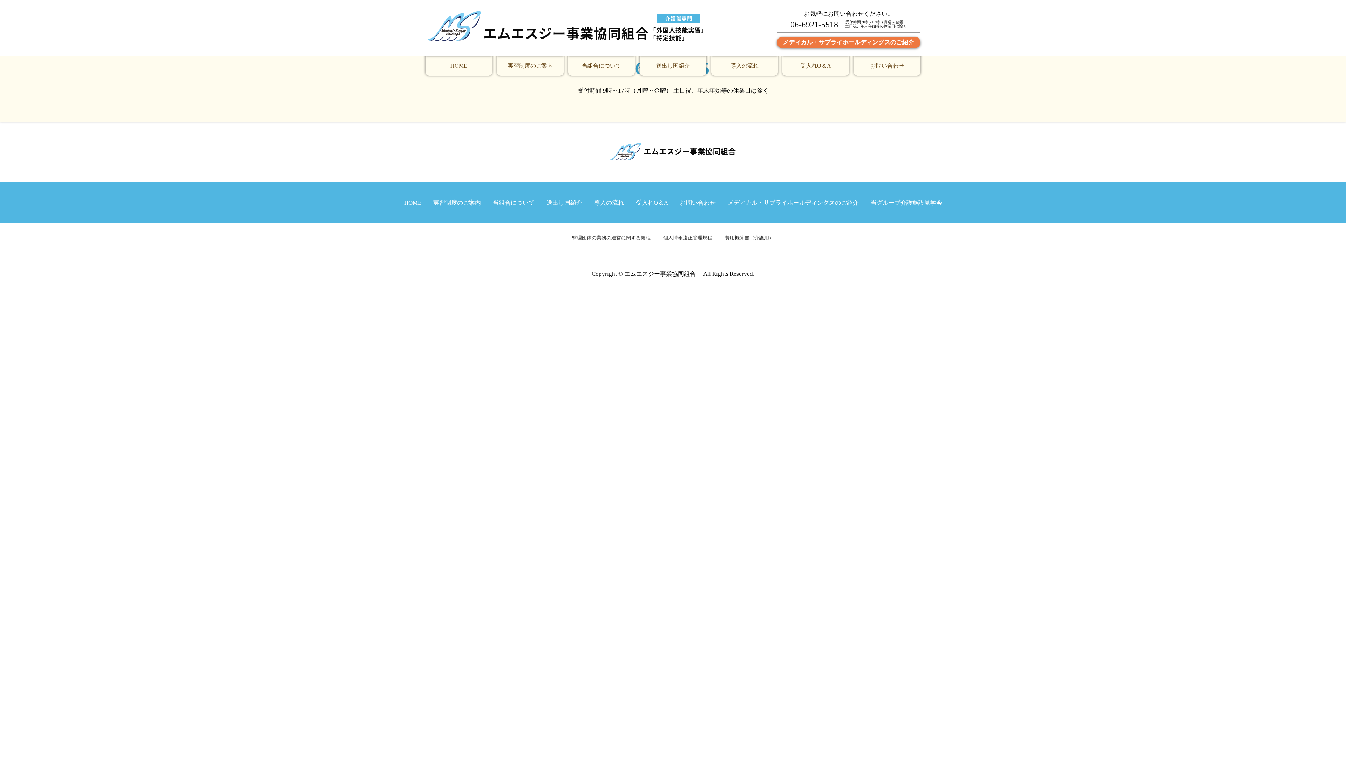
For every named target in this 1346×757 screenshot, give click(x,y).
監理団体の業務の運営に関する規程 (611, 238)
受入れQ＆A (815, 66)
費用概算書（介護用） (749, 238)
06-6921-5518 (814, 24)
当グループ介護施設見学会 (906, 202)
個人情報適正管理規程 (687, 238)
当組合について (601, 66)
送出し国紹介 (673, 66)
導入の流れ (744, 66)
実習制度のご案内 (530, 66)
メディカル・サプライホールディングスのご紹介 (848, 42)
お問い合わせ (887, 66)
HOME (458, 66)
